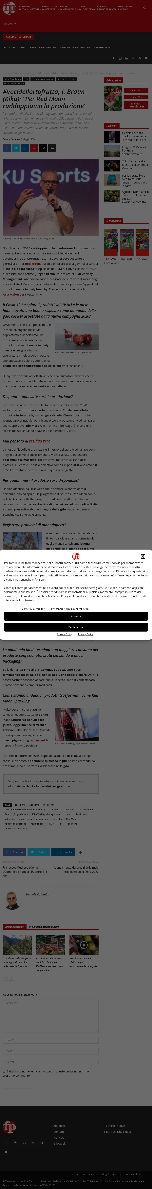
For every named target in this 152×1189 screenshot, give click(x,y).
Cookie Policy (64, 634)
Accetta (76, 616)
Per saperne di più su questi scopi (70, 609)
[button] (143, 556)
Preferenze (76, 627)
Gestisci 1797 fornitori (32, 609)
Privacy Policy (85, 634)
